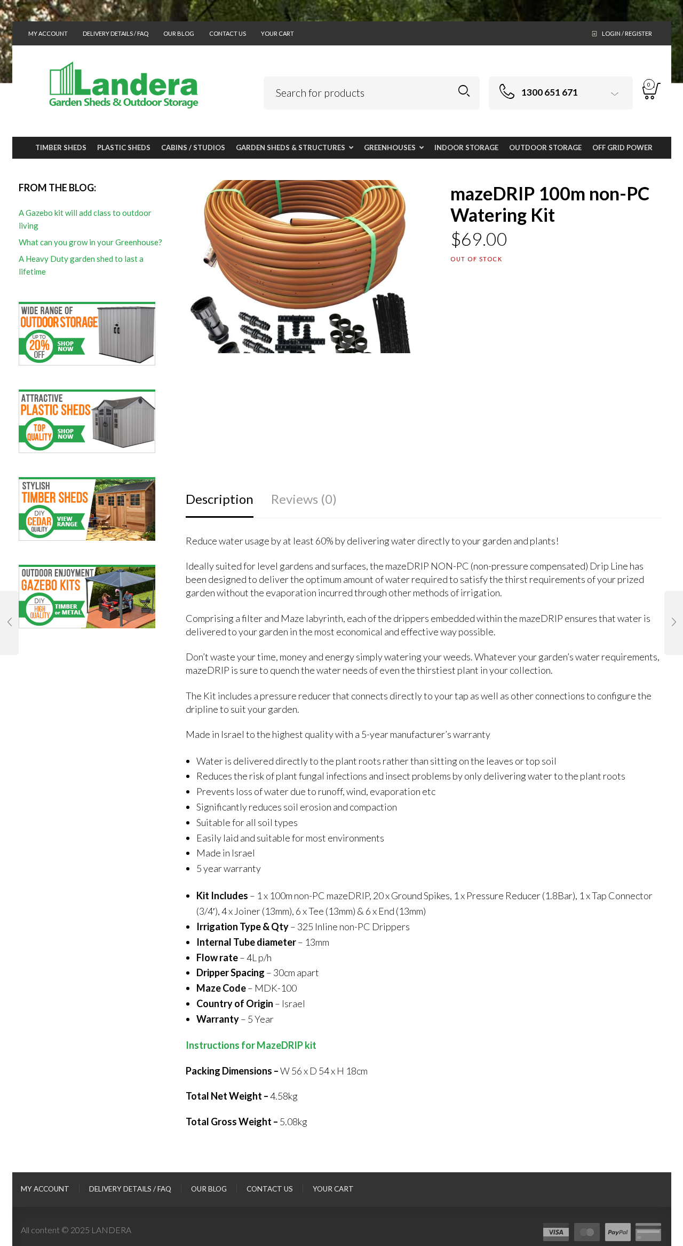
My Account (48, 33)
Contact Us (227, 33)
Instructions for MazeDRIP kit (251, 1045)
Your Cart (277, 33)
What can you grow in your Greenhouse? (90, 242)
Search (464, 91)
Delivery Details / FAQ (115, 33)
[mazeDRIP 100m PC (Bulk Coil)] (673, 623)
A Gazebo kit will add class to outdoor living (85, 219)
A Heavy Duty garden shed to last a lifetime (81, 265)
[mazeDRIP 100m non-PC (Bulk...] (9, 623)
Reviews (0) (304, 498)
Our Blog (178, 33)
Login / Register (627, 33)
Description (219, 498)
